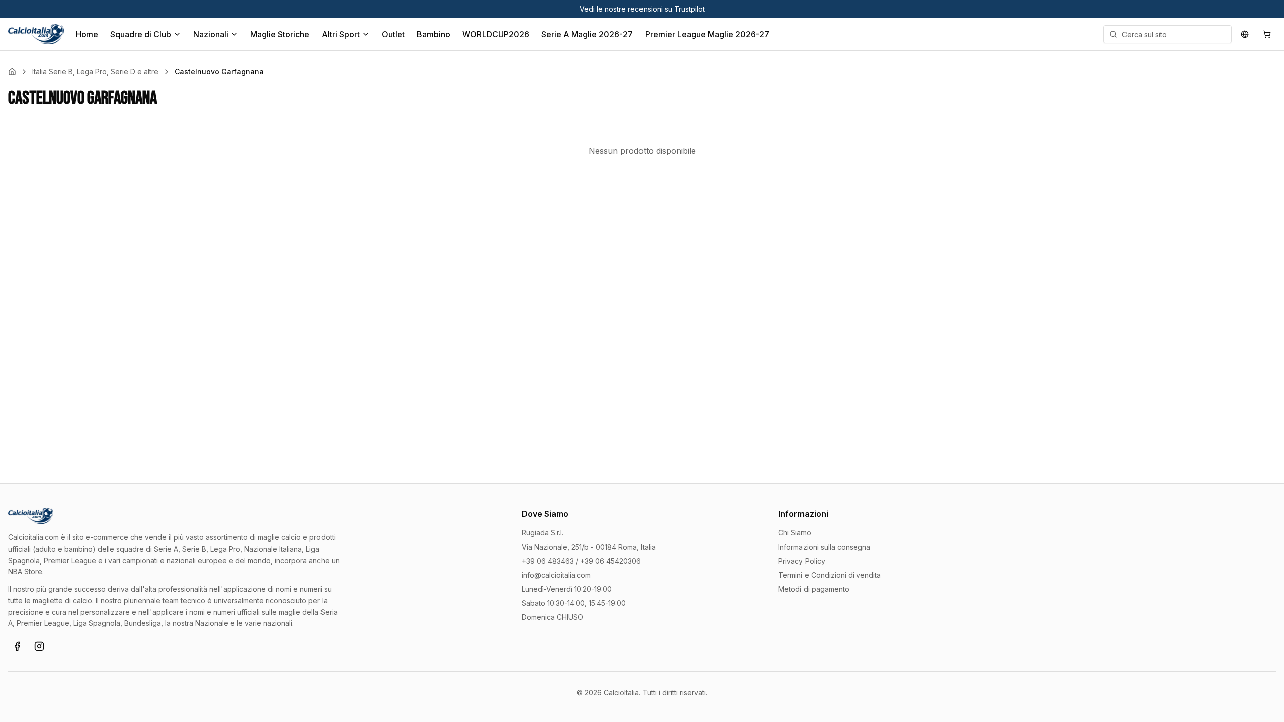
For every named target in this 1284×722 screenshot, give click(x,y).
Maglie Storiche (279, 34)
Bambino (433, 34)
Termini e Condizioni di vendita (829, 575)
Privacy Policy (801, 561)
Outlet (393, 34)
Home (87, 34)
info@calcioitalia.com (556, 575)
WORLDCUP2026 (495, 34)
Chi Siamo (794, 532)
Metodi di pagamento (813, 589)
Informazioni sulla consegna (824, 547)
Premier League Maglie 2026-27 (707, 34)
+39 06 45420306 (610, 561)
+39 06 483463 (548, 561)
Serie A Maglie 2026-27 (587, 34)
